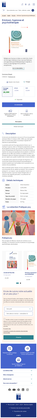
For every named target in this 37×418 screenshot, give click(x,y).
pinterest (18, 389)
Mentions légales (28, 404)
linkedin (23, 389)
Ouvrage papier (5, 89)
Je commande (19, 104)
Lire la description (17, 68)
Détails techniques (18, 126)
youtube (14, 389)
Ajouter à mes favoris (14, 82)
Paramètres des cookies (20, 411)
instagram (27, 389)
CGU (21, 404)
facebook (9, 389)
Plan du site (11, 404)
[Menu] (34, 4)
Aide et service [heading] (7, 379)
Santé (8, 15)
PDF (27, 88)
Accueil (4, 15)
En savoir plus (7, 328)
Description (18, 121)
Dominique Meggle (7, 74)
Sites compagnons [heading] (8, 374)
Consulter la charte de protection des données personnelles (15, 332)
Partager (28, 81)
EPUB (16, 88)
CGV (17, 404)
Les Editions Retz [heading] (8, 370)
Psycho (13, 15)
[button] (18, 39)
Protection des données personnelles (20, 408)
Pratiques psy (11, 77)
